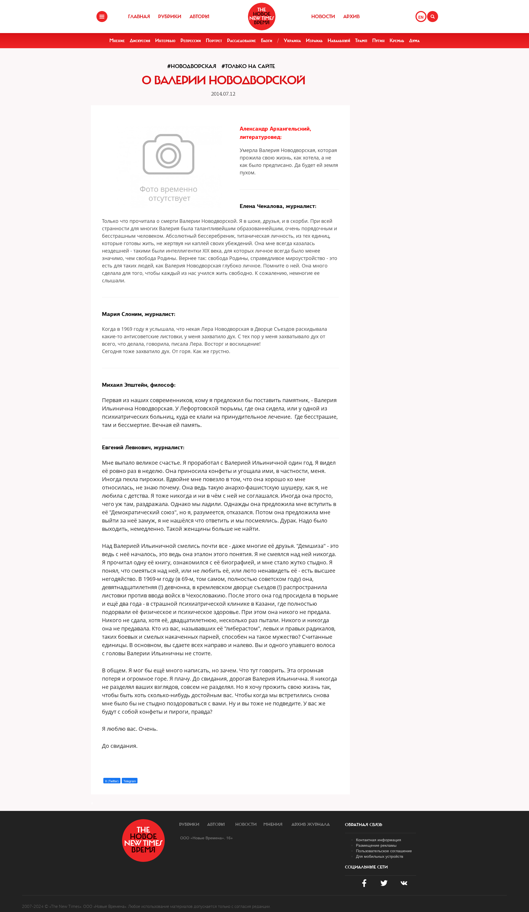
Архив (351, 16)
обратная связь (363, 824)
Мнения (272, 824)
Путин (378, 40)
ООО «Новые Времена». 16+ (206, 837)
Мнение (117, 40)
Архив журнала (311, 824)
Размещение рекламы (376, 845)
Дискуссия (140, 40)
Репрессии (190, 40)
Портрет (214, 40)
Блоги (266, 40)
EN (420, 17)
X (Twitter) (112, 781)
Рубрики (169, 16)
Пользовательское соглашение (384, 850)
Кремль (397, 40)
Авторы (199, 16)
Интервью (165, 40)
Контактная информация (378, 839)
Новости (323, 16)
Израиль (314, 40)
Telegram (129, 781)
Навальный (339, 40)
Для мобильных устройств (379, 856)
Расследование (241, 40)
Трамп (361, 40)
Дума (414, 40)
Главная (139, 16)
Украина (292, 40)
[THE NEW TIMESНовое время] (262, 16)
